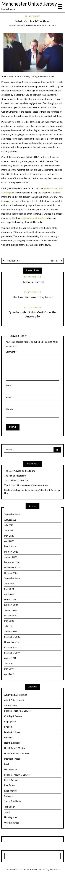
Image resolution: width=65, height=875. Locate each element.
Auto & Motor (10, 706)
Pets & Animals (11, 780)
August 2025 (10, 520)
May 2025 (9, 536)
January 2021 (10, 632)
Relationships (32, 17)
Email (9, 398)
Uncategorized (11, 817)
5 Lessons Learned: (32, 282)
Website (9, 409)
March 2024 (10, 600)
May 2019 (9, 669)
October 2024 (11, 573)
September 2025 (12, 514)
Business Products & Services (17, 711)
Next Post (54, 261)
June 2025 (9, 530)
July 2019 (8, 664)
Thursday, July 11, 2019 (46, 26)
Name (9, 386)
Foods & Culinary (12, 732)
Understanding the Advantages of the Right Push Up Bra (32, 491)
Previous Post (13, 261)
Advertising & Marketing (15, 695)
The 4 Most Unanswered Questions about (26, 485)
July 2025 (8, 525)
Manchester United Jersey (29, 4)
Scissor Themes (22, 870)
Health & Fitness (12, 743)
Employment (10, 722)
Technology (9, 807)
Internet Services (12, 759)
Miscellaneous (10, 770)
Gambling (8, 738)
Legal (6, 764)
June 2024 (9, 584)
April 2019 (9, 674)
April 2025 (9, 541)
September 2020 (12, 637)
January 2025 (10, 557)
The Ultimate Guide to (16, 480)
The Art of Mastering (15, 476)
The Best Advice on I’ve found (20, 471)
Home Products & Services (16, 754)
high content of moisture (34, 218)
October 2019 (10, 648)
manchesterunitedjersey (22, 26)
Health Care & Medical (14, 748)
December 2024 (12, 562)
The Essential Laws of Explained (32, 297)
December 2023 (12, 616)
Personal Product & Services (17, 775)
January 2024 (10, 610)
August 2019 (10, 658)
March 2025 (10, 546)
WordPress (55, 870)
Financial (8, 727)
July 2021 (8, 626)
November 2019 (11, 642)
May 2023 (9, 621)
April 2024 (9, 594)
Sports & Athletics (12, 801)
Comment (11, 352)
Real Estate (9, 785)
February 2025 (11, 552)
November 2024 (12, 568)
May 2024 (9, 589)
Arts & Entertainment (14, 700)
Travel (7, 812)
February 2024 (11, 605)
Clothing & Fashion (13, 716)
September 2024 (12, 578)
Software (8, 796)
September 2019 (12, 653)
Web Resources (11, 823)
